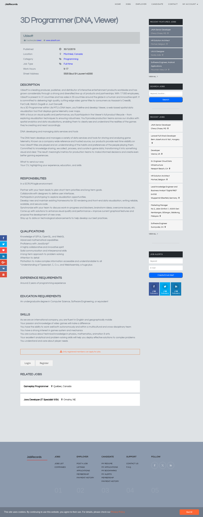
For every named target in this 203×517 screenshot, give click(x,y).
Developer (155, 150)
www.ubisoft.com (53, 40)
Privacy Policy (118, 512)
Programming (71, 59)
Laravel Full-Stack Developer (163, 136)
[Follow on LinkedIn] (170, 465)
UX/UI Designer (157, 51)
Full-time (68, 64)
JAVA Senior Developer (161, 30)
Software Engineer (159, 223)
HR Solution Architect (160, 41)
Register (44, 363)
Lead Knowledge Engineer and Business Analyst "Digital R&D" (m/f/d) (164, 190)
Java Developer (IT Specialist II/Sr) (41, 399)
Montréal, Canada (73, 54)
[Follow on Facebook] (154, 465)
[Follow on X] (162, 465)
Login (28, 363)
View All (152, 76)
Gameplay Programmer (36, 386)
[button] (125, 512)
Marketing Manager (159, 205)
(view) (39, 40)
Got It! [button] (189, 512)
